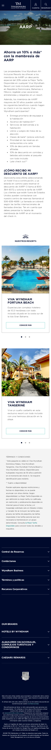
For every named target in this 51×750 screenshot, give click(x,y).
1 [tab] (21, 337)
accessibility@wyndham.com (14, 713)
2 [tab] (25, 337)
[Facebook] (14, 606)
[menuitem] (3, 5)
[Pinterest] (37, 606)
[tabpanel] (25, 289)
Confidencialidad (33, 703)
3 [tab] (29, 337)
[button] (25, 632)
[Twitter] (25, 606)
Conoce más (25, 325)
